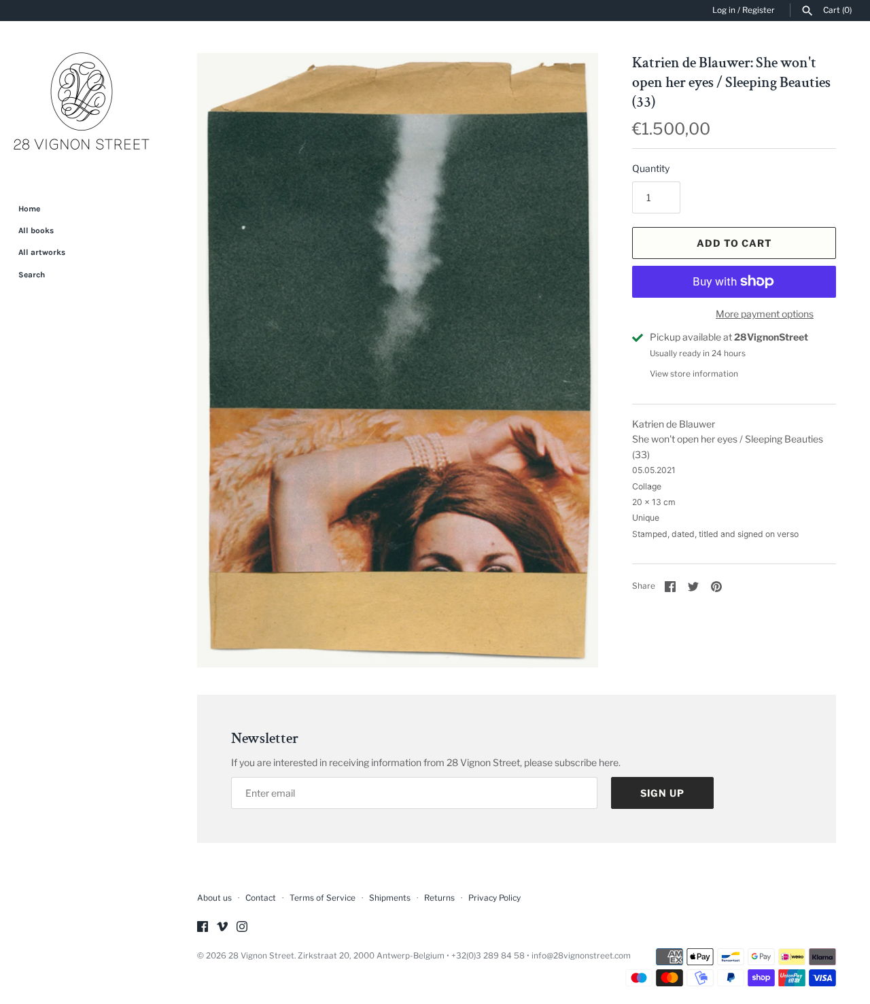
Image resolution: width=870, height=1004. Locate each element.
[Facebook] (202, 927)
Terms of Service (322, 898)
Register (758, 10)
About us (214, 898)
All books (36, 230)
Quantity (650, 168)
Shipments (390, 898)
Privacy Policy (494, 898)
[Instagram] (242, 927)
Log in (723, 10)
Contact (260, 898)
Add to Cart (734, 243)
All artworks (41, 252)
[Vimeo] (222, 927)
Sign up (662, 793)
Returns (439, 898)
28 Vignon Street (261, 955)
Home (29, 208)
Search (31, 274)
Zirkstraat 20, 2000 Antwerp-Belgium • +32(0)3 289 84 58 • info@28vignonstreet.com (464, 955)
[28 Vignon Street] (81, 102)
